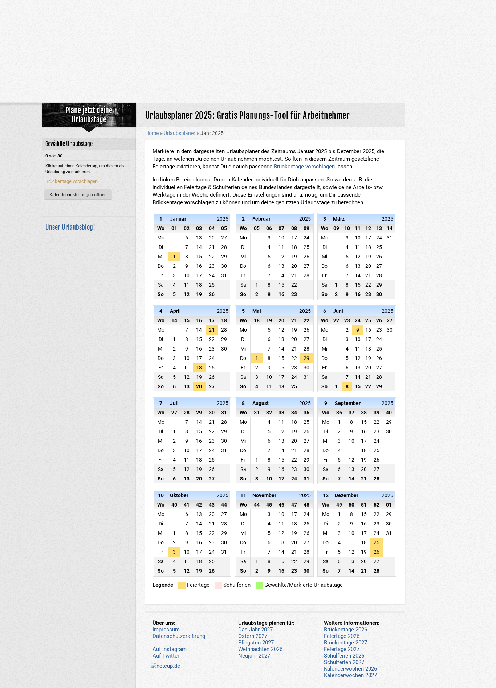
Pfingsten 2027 (256, 642)
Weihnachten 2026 (260, 649)
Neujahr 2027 (254, 655)
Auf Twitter (166, 655)
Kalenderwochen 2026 (350, 669)
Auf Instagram (170, 649)
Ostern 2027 (252, 636)
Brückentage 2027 (345, 642)
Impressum (166, 629)
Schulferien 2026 (344, 655)
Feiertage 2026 (341, 636)
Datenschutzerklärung (179, 636)
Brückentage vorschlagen (304, 166)
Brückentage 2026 (345, 629)
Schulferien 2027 (344, 662)
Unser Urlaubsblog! (70, 227)
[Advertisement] (248, 51)
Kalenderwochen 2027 (350, 675)
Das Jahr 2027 (255, 629)
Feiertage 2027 (341, 649)
